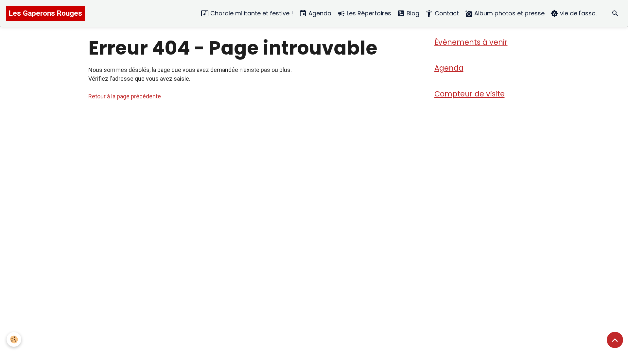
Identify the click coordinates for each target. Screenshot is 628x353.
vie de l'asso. (577, 13)
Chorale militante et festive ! (251, 13)
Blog (412, 13)
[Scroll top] (615, 340)
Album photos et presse (509, 13)
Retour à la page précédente (124, 96)
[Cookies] (14, 339)
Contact (446, 13)
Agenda (319, 13)
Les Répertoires (368, 13)
